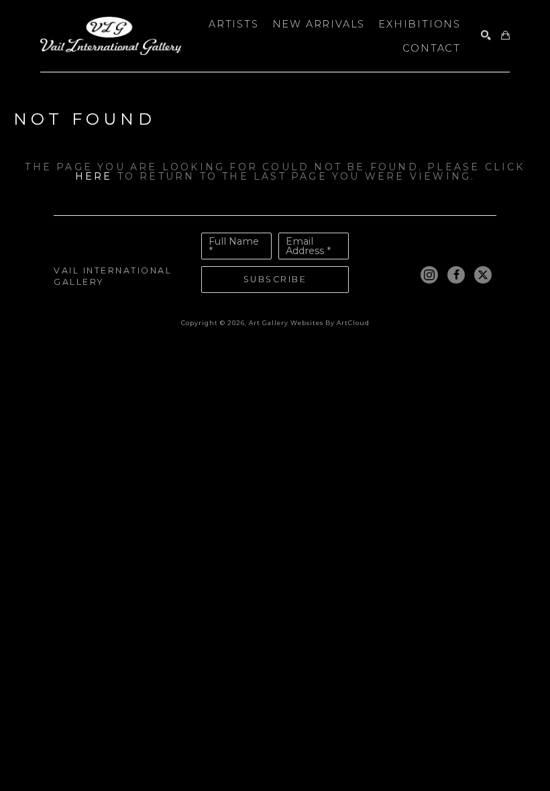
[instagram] (429, 275)
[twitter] (483, 275)
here (94, 176)
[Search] (486, 36)
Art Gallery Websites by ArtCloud (309, 322)
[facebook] (456, 275)
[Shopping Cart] (505, 36)
